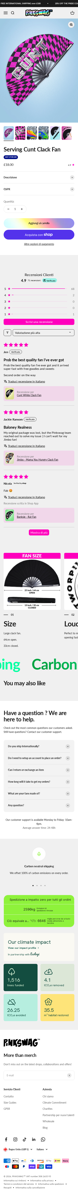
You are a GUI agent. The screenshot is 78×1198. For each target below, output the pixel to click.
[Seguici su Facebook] (6, 1139)
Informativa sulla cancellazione (30, 1187)
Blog (45, 1127)
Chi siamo (48, 1096)
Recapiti (7, 1187)
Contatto (9, 1096)
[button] (39, 288)
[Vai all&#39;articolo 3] (32, 133)
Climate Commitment (54, 1102)
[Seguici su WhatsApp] (43, 1139)
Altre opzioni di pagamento (39, 244)
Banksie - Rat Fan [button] (26, 516)
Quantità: (9, 201)
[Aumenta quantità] (21, 209)
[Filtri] (7, 332)
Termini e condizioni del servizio (19, 1184)
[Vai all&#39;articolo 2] (20, 133)
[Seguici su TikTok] (24, 1139)
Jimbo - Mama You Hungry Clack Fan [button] (37, 459)
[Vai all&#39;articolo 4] (43, 133)
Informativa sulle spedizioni (51, 1184)
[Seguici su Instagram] (15, 1139)
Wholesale (48, 1121)
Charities (47, 1108)
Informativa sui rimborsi (15, 1180)
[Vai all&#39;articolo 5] (55, 133)
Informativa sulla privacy (42, 1180)
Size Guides (10, 1102)
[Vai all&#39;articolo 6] (67, 133)
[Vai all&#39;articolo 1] (9, 133)
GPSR (7, 1108)
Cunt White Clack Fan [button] (29, 395)
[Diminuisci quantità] (8, 209)
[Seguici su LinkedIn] (33, 1139)
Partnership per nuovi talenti (58, 1115)
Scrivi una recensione (39, 321)
